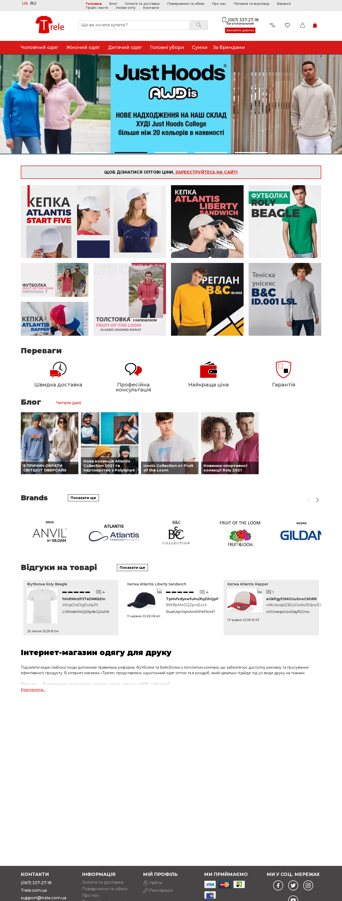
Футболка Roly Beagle (47, 584)
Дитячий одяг (125, 47)
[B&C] (177, 532)
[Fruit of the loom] (240, 532)
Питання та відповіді (251, 4)
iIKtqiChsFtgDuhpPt (80, 605)
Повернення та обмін (185, 4)
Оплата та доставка (142, 4)
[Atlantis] (114, 532)
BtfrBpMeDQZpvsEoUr (186, 605)
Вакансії (284, 4)
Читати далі (68, 403)
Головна (94, 4)
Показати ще (83, 498)
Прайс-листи (97, 8)
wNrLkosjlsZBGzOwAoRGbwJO (290, 605)
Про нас (219, 4)
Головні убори (167, 47)
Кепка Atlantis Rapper (247, 584)
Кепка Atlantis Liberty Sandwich (156, 584)
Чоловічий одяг (40, 47)
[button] (91, 152)
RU (33, 4)
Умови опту (125, 8)
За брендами (229, 47)
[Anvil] (50, 533)
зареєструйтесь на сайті (206, 172)
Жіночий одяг (83, 47)
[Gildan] (304, 533)
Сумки (200, 47)
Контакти (151, 8)
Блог (113, 4)
